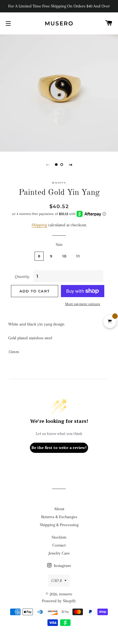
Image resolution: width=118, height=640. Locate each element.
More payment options (82, 304)
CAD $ (56, 580)
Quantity (22, 276)
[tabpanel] (59, 92)
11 (78, 256)
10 (64, 256)
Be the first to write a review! (59, 447)
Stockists (59, 537)
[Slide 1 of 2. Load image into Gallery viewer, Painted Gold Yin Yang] (56, 164)
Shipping (39, 224)
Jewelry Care (59, 553)
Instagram (62, 565)
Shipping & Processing (59, 524)
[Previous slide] (47, 164)
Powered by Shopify (59, 600)
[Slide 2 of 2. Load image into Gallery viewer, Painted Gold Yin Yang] (61, 164)
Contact (59, 545)
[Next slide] (70, 164)
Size (59, 244)
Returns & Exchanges (59, 516)
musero (59, 23)
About (59, 508)
